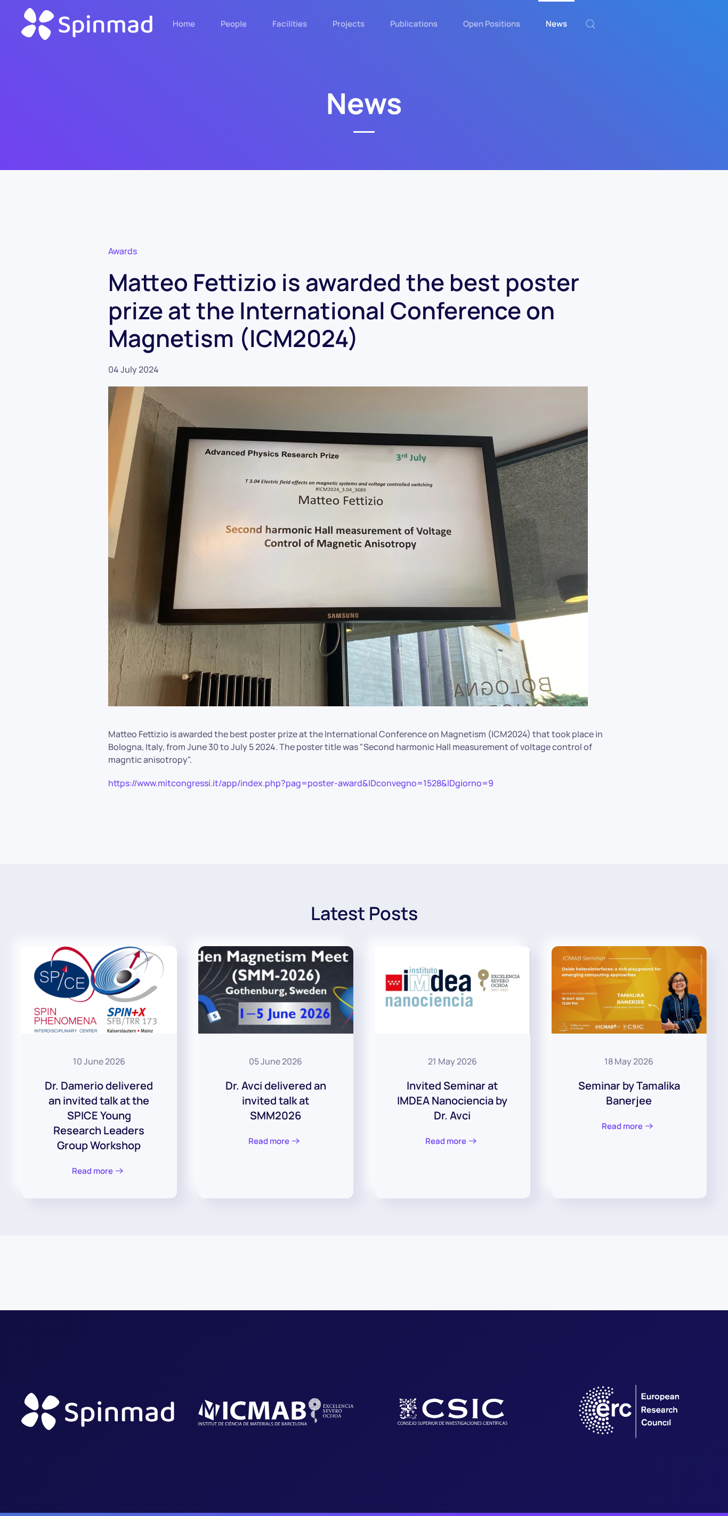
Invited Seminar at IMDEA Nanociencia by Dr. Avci (452, 1100)
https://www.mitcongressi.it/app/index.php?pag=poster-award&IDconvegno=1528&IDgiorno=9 (301, 783)
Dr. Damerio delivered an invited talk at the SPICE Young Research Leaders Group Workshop (99, 1115)
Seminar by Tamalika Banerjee (629, 1093)
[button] (590, 24)
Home (184, 23)
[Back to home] (88, 24)
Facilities (289, 23)
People (234, 23)
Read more (92, 1170)
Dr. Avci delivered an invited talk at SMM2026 (275, 1100)
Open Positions (491, 23)
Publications (414, 23)
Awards (122, 251)
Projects (349, 23)
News (556, 23)
